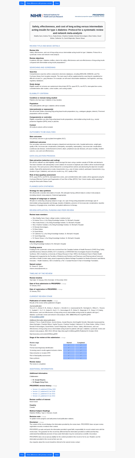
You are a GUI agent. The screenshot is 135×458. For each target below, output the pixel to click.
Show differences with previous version (39, 3)
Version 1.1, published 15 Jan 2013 (44, 394)
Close (57, 3)
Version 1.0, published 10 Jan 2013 (44, 396)
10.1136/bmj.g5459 (38, 317)
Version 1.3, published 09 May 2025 (44, 389)
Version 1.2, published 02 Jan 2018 (44, 391)
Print (21, 3)
